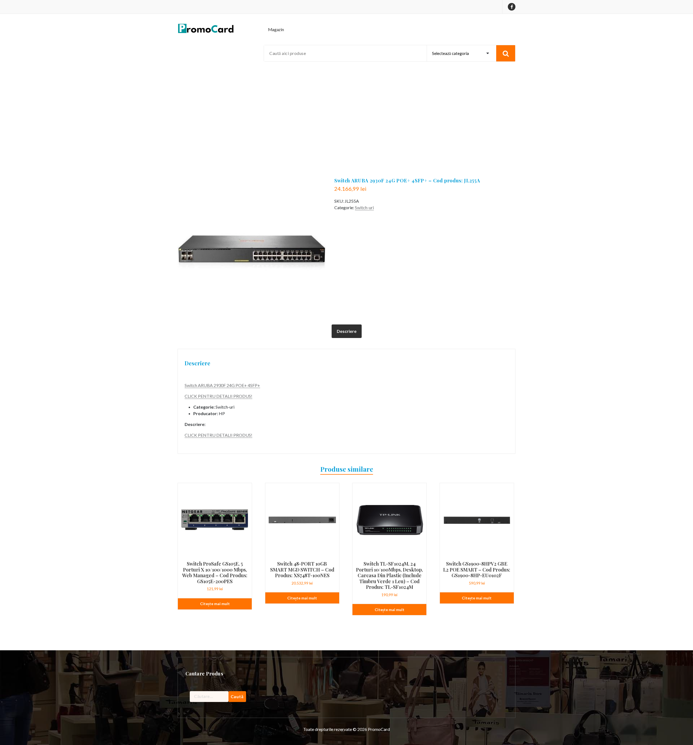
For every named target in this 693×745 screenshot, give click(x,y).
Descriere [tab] (347, 331)
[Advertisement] (346, 109)
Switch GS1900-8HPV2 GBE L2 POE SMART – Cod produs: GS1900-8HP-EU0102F (476, 570)
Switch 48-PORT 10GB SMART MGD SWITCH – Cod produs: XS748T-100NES (302, 570)
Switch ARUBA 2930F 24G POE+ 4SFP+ (222, 385)
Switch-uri (364, 207)
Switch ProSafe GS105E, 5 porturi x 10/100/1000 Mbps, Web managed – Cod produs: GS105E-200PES (214, 572)
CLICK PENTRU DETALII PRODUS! (218, 396)
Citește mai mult (215, 603)
